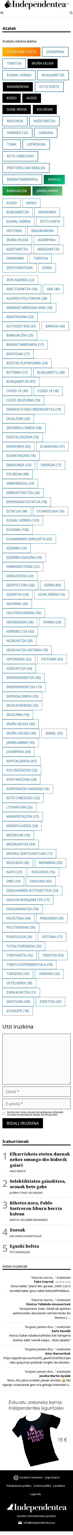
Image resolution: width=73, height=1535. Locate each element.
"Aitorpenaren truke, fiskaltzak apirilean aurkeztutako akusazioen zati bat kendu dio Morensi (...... (42, 1313)
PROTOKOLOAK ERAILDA (26, 168)
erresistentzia (23, 492)
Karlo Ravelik (61, 1331)
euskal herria (22, 520)
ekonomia (18, 446)
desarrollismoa (24, 428)
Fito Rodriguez (20, 1252)
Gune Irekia (16, 109)
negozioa (43, 872)
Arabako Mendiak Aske (29, 307)
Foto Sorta (49, 86)
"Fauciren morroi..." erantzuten (51, 1278)
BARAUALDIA (16, 191)
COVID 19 (48, 391)
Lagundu (35, 1494)
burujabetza (20, 381)
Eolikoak (45, 109)
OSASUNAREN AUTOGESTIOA (32, 890)
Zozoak (17, 1230)
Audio (31, 98)
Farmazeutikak (23, 566)
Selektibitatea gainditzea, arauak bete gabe (38, 1184)
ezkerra (16, 548)
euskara (17, 529)
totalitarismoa (23, 946)
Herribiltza (17, 132)
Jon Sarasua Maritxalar (25, 1236)
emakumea (18, 465)
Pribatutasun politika (18, 1486)
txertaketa (19, 955)
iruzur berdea (22, 705)
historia (52, 659)
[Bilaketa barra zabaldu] (71, 13)
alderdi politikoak (26, 298)
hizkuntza (19, 668)
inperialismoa (22, 696)
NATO (14, 872)
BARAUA (54, 179)
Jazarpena (55, 52)
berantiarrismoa (22, 179)
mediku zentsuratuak (29, 853)
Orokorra (15, 258)
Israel (54, 733)
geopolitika (20, 585)
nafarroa (50, 862)
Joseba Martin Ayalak (55, 1376)
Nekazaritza (48, 249)
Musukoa (17, 862)
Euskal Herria (19, 75)
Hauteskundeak (23, 613)
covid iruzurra (23, 400)
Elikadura (52, 446)
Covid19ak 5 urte (21, 52)
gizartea (17, 594)
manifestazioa (22, 816)
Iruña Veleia (43, 63)
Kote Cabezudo (20, 156)
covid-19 (17, 391)
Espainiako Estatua (26, 502)
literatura (19, 807)
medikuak (18, 835)
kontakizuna (21, 779)
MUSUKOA (15, 121)
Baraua (55, 326)
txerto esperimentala (29, 964)
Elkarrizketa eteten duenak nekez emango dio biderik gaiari (40, 1159)
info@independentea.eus (39, 1522)
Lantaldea (59, 1486)
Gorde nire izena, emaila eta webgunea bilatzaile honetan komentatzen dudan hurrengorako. (35, 1113)
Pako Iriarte (18, 1171)
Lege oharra (52, 1477)
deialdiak (18, 418)
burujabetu (51, 372)
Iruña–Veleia (21, 733)
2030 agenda (20, 280)
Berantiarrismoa (25, 344)
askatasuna (20, 317)
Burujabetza (53, 75)
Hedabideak (19, 622)
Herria (52, 622)
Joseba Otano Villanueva (26, 1192)
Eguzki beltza (24, 1246)
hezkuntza (19, 640)
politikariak (20, 927)
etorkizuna (50, 511)
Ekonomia (47, 212)
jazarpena (18, 751)
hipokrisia (18, 659)
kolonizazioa (21, 770)
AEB (53, 289)
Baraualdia (19, 335)
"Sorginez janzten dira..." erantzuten (47, 1327)
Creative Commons (31, 1477)
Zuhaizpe (17, 1011)
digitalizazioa (22, 437)
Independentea (23, 677)
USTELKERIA (19, 983)
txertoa (53, 955)
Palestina (18, 918)
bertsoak (18, 354)
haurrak (17, 603)
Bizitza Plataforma (27, 363)
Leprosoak (36, 144)
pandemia (52, 918)
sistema (52, 937)
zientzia (50, 1001)
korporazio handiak (27, 789)
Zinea (47, 267)
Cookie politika (42, 1486)
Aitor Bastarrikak (58, 1353)
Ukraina (49, 973)
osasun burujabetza (27, 900)
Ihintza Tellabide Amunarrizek (48, 1304)
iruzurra (17, 715)
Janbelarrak (47, 191)
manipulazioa (22, 826)
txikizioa (17, 973)
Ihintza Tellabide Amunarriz (29, 1220)
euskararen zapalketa (29, 539)
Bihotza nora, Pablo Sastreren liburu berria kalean (36, 1208)
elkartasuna (21, 455)
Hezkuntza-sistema (27, 650)
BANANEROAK (18, 86)
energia (51, 465)
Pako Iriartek (44, 1282)
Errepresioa (20, 483)
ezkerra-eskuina (24, 557)
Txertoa (14, 63)
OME (13, 881)
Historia (14, 231)
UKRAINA (46, 132)
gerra (52, 585)
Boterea (17, 372)
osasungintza (22, 909)
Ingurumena (42, 231)
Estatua (16, 511)
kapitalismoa (21, 761)
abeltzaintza (21, 289)
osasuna (41, 881)
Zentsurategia (19, 267)
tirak (11, 144)
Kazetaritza (44, 121)
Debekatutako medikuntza (33, 409)
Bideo (11, 98)
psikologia (19, 937)
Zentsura (18, 1001)
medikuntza (20, 844)
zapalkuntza (21, 992)
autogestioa (21, 326)
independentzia (24, 687)
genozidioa (19, 576)
